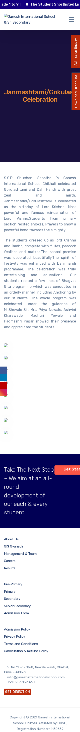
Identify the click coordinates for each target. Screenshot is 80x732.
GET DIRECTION (17, 692)
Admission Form (16, 613)
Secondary (12, 599)
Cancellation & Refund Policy (26, 651)
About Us (11, 539)
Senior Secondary (17, 606)
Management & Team (20, 554)
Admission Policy (17, 629)
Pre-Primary (13, 584)
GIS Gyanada (13, 546)
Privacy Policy (14, 637)
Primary (10, 592)
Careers (10, 561)
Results (10, 568)
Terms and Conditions (21, 644)
